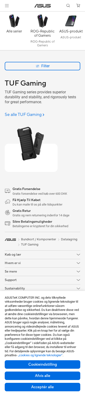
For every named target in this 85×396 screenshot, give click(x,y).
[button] (7, 6)
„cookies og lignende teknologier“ (40, 355)
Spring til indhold (3, 14)
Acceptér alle (42, 387)
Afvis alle (42, 375)
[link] (42, 6)
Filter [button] (45, 66)
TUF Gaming (29, 244)
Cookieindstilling (42, 364)
